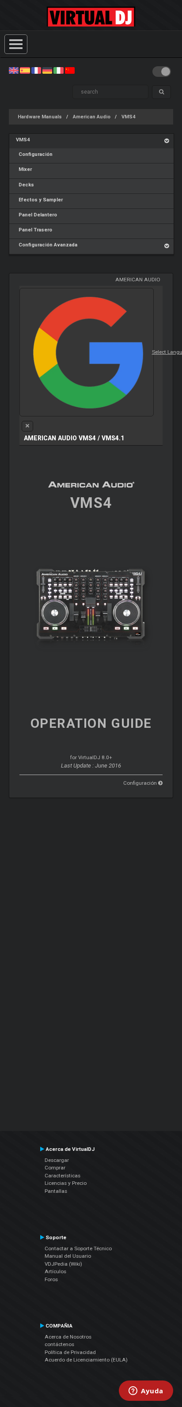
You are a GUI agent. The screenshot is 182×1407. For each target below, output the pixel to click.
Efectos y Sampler (39, 200)
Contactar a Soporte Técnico (78, 1248)
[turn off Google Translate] (27, 426)
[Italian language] (58, 70)
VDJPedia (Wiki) (63, 1264)
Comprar (55, 1168)
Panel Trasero (34, 230)
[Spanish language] (25, 70)
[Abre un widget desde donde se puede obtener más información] (146, 1392)
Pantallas (56, 1191)
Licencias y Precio (66, 1183)
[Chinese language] (70, 70)
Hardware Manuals (40, 117)
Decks (25, 185)
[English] (14, 70)
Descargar (57, 1160)
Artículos (55, 1271)
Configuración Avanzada (46, 245)
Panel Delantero (36, 215)
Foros (51, 1279)
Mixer (24, 169)
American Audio (91, 117)
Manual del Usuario (68, 1256)
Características (62, 1175)
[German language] (47, 70)
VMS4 (128, 117)
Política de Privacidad (70, 1352)
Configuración (34, 154)
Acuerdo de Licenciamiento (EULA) (86, 1360)
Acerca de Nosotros (68, 1337)
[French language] (36, 70)
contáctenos (59, 1344)
